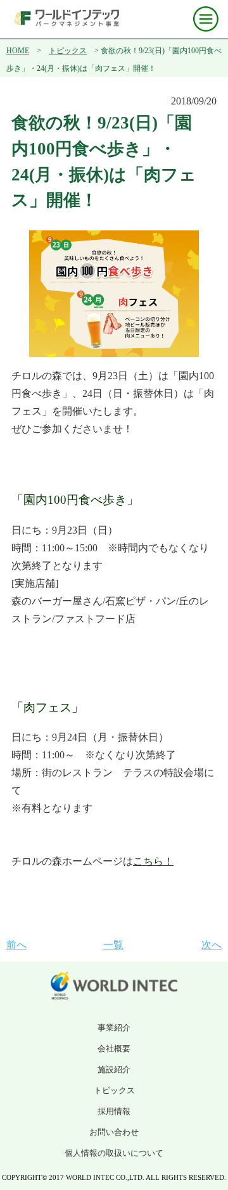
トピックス (68, 50)
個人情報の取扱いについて (114, 1153)
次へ (211, 944)
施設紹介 (114, 1069)
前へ (16, 944)
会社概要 (114, 1048)
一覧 (113, 944)
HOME (17, 50)
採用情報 (114, 1111)
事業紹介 (114, 1027)
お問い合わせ (114, 1132)
